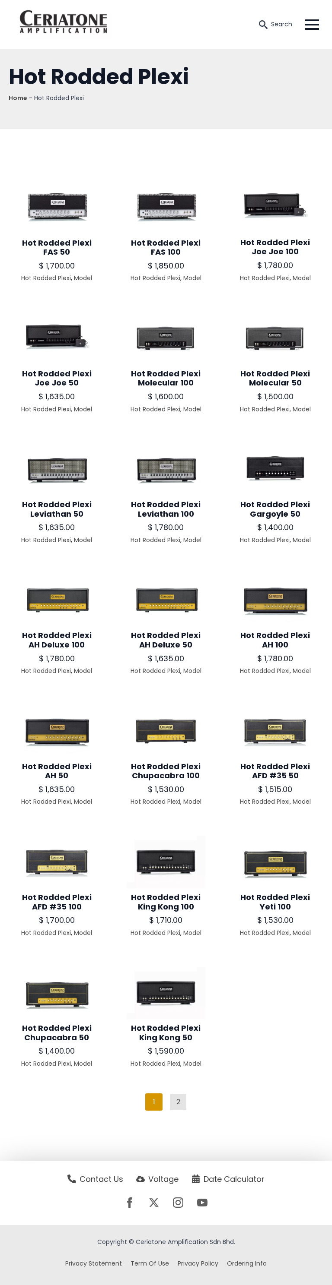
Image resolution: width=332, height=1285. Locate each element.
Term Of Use (150, 1263)
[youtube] (202, 1202)
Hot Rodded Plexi (46, 278)
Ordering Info (247, 1263)
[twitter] (153, 1202)
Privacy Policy (198, 1263)
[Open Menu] (312, 25)
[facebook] (129, 1202)
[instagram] (178, 1202)
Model (83, 278)
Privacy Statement (93, 1263)
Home (18, 98)
